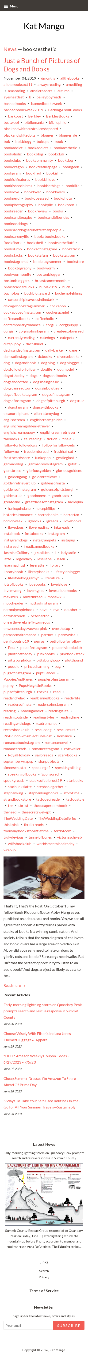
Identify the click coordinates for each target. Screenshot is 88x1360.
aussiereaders (41, 90)
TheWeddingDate (18, 818)
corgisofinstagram (34, 331)
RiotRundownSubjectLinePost (28, 736)
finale (66, 439)
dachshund (34, 344)
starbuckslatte (20, 786)
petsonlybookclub (67, 647)
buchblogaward (37, 293)
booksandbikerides (53, 217)
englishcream (14, 419)
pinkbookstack (72, 653)
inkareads (62, 527)
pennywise (66, 634)
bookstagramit (16, 261)
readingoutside (16, 717)
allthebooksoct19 (18, 84)
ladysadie (68, 552)
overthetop (61, 628)
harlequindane (19, 508)
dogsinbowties (47, 388)
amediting (74, 84)
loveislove (59, 584)
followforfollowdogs (20, 445)
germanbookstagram (45, 464)
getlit (72, 464)
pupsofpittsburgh (18, 691)
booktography (19, 268)
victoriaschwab (69, 837)
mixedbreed (32, 596)
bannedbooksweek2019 (23, 109)
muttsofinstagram (43, 603)
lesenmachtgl (14, 565)
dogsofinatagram (56, 394)
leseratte (37, 565)
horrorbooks (48, 514)
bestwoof (11, 122)
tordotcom (62, 831)
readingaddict (32, 711)
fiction (52, 439)
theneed (10, 812)
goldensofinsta (53, 483)
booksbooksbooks (49, 236)
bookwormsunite (17, 274)
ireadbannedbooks (39, 546)
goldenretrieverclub (20, 483)
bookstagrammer (47, 261)
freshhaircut (63, 451)
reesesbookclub (17, 729)
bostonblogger (48, 274)
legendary (24, 559)
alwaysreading (49, 84)
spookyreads (14, 780)
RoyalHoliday (19, 755)
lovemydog (13, 590)
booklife (72, 185)
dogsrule (77, 400)
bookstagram (64, 255)
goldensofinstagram (20, 489)
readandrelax (14, 698)
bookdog (65, 160)
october (70, 609)
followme (11, 451)
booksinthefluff (61, 242)
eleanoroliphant (16, 413)
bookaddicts (38, 147)
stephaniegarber (50, 786)
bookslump (13, 249)
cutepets (67, 337)
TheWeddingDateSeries (57, 818)
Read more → (14, 985)
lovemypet (35, 590)
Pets (11, 647)
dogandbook (25, 362)
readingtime (69, 717)
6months (48, 78)
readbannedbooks (44, 698)
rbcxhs (42, 691)
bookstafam (38, 255)
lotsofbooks (13, 584)
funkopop (43, 457)
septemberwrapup (18, 761)
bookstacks (13, 255)
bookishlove (45, 179)
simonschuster (15, 767)
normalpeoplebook (19, 609)
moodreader (13, 603)
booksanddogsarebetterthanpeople (32, 230)
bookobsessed (37, 198)
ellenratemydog (46, 413)
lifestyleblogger (67, 571)
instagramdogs (16, 540)
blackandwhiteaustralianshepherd (31, 128)
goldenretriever (44, 476)
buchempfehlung (68, 293)
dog (7, 362)
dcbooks (45, 356)
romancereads (15, 748)
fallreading (33, 439)
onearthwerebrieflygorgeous (27, 622)
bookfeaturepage (43, 167)
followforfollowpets (58, 445)
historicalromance (18, 514)
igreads (52, 521)
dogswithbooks (45, 407)
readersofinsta (19, 704)
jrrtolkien (42, 552)
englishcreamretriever (58, 432)
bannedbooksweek (46, 103)
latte (7, 559)
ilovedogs (16, 527)
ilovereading (39, 527)
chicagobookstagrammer (24, 306)
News (10, 49)
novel (44, 609)
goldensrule (13, 495)
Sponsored (50, 774)
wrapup (10, 850)
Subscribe (68, 1325)
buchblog (11, 293)
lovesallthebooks (63, 590)
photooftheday (20, 653)
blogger (47, 135)
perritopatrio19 (16, 641)
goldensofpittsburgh (57, 489)
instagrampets (44, 540)
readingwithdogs (17, 723)
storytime (71, 793)
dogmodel (65, 369)
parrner (47, 634)
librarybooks (38, 571)
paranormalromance (20, 634)
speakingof (41, 767)
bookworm (46, 268)
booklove (11, 192)
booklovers (55, 192)
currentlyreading (21, 337)
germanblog (13, 464)
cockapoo (58, 306)
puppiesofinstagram (54, 679)
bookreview (37, 211)
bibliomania (34, 122)
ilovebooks (72, 521)
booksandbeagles (18, 217)
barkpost (15, 116)
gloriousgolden (39, 470)
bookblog (35, 154)
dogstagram (18, 407)
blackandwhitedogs (19, 135)
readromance (46, 723)
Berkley (34, 116)
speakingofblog (68, 767)
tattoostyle (75, 799)
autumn (63, 90)
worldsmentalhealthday (55, 843)
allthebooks (70, 78)
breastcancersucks (19, 287)
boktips (43, 141)
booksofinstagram (42, 249)
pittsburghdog (19, 660)
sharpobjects (49, 761)
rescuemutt (66, 729)
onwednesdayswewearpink (25, 628)
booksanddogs (16, 223)
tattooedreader (48, 799)
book (58, 141)
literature (52, 578)
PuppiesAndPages (18, 679)
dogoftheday (14, 375)
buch (66, 287)
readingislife (59, 711)
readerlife (72, 698)
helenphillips (46, 508)
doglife (46, 369)
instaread (11, 546)
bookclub (56, 154)
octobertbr (40, 616)
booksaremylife (16, 236)
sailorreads (44, 755)
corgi (50, 324)
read (57, 691)
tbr (10, 805)
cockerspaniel (57, 312)
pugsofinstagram (17, 673)
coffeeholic (44, 318)
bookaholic (13, 154)
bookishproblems (18, 185)
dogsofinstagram (17, 400)
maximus (11, 596)
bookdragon (14, 167)
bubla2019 (48, 287)
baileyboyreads (48, 97)
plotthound (74, 660)
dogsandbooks (55, 375)
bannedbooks (15, 103)
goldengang (17, 476)
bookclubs (12, 160)
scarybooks (67, 755)
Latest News (44, 1144)
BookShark (13, 242)
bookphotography (18, 204)
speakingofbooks (22, 774)
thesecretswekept (36, 812)
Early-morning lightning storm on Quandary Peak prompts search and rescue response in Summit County (43, 1010)
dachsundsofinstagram (22, 350)
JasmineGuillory (16, 552)
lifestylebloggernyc (23, 578)
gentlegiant (65, 457)
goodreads (60, 495)
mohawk (54, 596)
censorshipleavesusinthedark (31, 299)
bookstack (71, 249)
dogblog (48, 362)
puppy (9, 685)
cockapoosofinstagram (22, 312)
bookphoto (63, 198)
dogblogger (69, 362)
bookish (52, 173)
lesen (61, 559)
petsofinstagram (33, 647)
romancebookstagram (22, 742)
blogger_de (68, 135)
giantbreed (12, 470)
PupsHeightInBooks (35, 685)
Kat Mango (57, 1350)
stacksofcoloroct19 (46, 780)
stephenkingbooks (43, 793)
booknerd (11, 198)
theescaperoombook (50, 805)
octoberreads (15, 616)
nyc (56, 609)
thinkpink (11, 824)
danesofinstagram (18, 356)
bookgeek (70, 167)
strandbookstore (17, 799)
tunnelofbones (40, 837)
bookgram (12, 173)
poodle (13, 666)
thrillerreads (34, 824)
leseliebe (44, 559)
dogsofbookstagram (20, 394)
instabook (12, 533)
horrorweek (13, 521)
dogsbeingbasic (46, 381)
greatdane (12, 502)
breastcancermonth (50, 280)
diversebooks (68, 356)
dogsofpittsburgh (50, 400)
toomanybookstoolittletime (26, 831)
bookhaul (33, 173)
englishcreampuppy (19, 432)
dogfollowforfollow (19, 369)
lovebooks (37, 584)
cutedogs (47, 337)
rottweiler (72, 748)
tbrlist (23, 805)
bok (7, 141)
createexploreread (69, 331)
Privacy (44, 1277)
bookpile (45, 204)
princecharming (37, 666)
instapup (68, 540)
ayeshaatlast (14, 97)
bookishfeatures (17, 179)
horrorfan (71, 514)
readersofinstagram (53, 704)
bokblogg (23, 141)
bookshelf (35, 242)
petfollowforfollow (65, 641)
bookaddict (13, 147)
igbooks (34, 521)
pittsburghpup (48, 660)
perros (39, 641)
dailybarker (54, 350)
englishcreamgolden (46, 419)
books (58, 211)
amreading (16, 90)
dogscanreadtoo (17, 388)
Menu (14, 6)
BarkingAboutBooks (65, 109)
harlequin (75, 502)
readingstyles (43, 717)
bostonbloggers (17, 280)
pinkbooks (46, 653)
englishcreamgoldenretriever (27, 426)
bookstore (75, 261)
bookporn (66, 204)
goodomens (36, 495)
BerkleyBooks (57, 116)
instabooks (34, 533)
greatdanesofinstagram (44, 502)
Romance (64, 736)
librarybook (13, 571)
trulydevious (13, 837)
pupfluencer (45, 673)
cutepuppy (12, 344)
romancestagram (45, 748)
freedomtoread (36, 451)
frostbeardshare (17, 457)
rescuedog (43, 729)
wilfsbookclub (19, 843)
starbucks (75, 780)
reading (10, 711)
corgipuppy (68, 324)
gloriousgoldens (69, 470)
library (55, 565)
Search (44, 1271)
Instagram (56, 533)
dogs (34, 375)
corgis (9, 331)
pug (58, 666)
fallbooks (11, 439)
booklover (32, 192)
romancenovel (56, 742)
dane (73, 350)
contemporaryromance (22, 324)
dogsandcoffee (16, 381)
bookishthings (48, 185)
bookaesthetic (65, 147)
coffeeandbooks (17, 318)
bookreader (13, 211)
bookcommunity (39, 160)
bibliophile (57, 122)
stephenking (13, 793)
